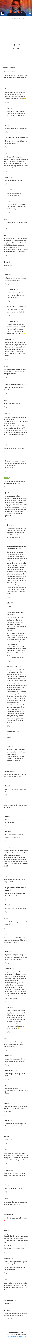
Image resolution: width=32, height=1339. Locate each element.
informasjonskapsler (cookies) (19, 1336)
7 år (13, 72)
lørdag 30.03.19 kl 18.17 (16, 19)
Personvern (7, 1336)
